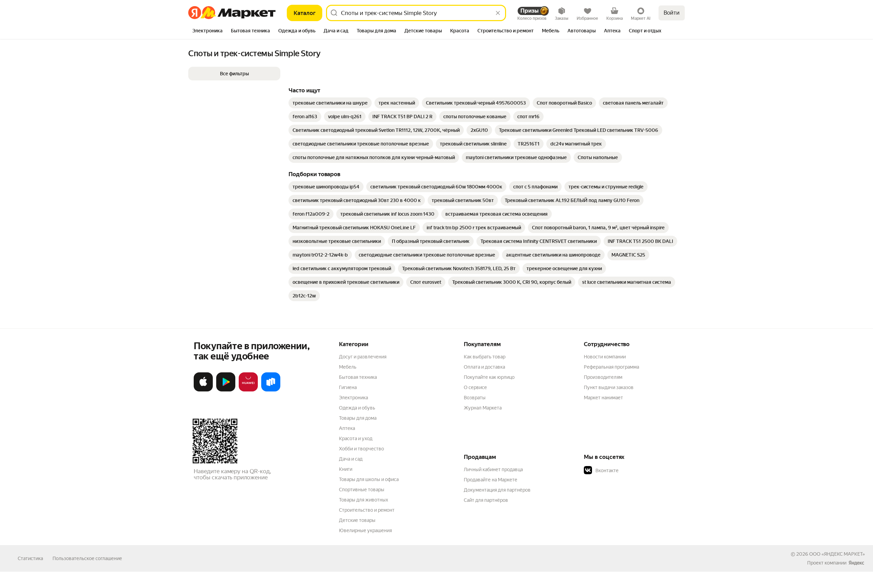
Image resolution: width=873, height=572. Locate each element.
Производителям (603, 377)
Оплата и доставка (484, 367)
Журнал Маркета (483, 408)
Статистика (30, 558)
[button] (234, 73)
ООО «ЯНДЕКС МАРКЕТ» (837, 554)
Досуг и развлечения (362, 356)
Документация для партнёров (497, 490)
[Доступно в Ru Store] (270, 390)
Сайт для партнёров (486, 500)
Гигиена (348, 387)
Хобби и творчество (361, 448)
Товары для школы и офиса (369, 479)
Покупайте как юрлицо (489, 377)
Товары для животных (363, 500)
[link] (330, 102)
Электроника (353, 397)
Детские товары (357, 520)
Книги (345, 469)
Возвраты (475, 397)
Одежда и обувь (357, 408)
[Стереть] (498, 13)
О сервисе (475, 387)
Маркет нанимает (603, 397)
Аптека (347, 428)
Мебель (347, 367)
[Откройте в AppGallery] (248, 390)
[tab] (207, 31)
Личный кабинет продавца (493, 469)
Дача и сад (350, 459)
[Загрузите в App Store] (203, 390)
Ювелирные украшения (365, 530)
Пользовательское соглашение (87, 558)
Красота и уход (355, 438)
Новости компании (605, 356)
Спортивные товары (361, 489)
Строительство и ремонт (367, 510)
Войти (672, 13)
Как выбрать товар (484, 356)
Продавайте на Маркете (490, 479)
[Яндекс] (856, 563)
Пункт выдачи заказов (609, 387)
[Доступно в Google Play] (225, 390)
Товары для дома (357, 418)
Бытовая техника (358, 377)
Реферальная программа (611, 367)
